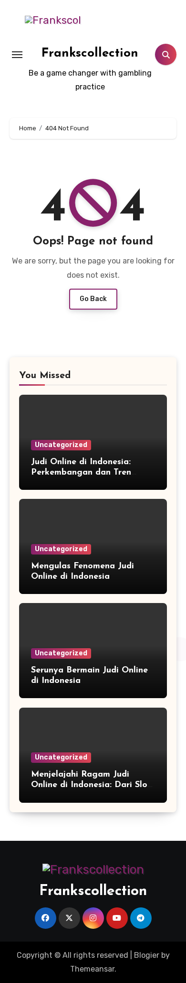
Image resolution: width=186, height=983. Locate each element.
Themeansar (92, 968)
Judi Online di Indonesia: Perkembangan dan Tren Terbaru (81, 472)
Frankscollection (89, 53)
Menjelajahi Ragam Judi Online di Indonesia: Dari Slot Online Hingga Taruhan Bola (91, 784)
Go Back (93, 299)
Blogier (146, 955)
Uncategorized (61, 445)
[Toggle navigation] (17, 54)
